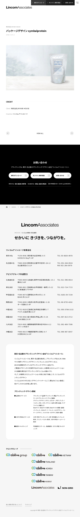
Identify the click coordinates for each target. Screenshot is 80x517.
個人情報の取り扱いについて (14, 504)
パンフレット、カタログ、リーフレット (43, 410)
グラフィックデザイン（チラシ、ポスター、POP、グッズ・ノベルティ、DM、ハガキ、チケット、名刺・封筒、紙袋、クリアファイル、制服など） (49, 403)
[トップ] (7, 207)
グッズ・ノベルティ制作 (43, 419)
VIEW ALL (40, 133)
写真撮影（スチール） (39, 426)
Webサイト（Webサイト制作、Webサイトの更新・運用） (48, 408)
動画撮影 (49, 426)
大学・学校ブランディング (40, 417)
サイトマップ (28, 504)
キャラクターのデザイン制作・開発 (53, 413)
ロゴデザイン (58, 410)
